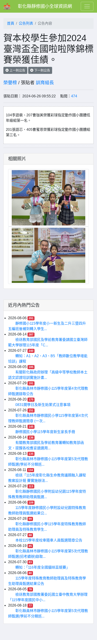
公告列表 (26, 23)
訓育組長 (45, 82)
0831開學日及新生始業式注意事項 (42, 405)
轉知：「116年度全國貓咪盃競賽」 (42, 567)
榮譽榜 (10, 82)
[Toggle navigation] (87, 6)
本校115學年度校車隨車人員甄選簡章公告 (48, 540)
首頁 (10, 23)
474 (74, 96)
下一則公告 (41, 70)
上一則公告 (17, 70)
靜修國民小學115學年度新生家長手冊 (45, 432)
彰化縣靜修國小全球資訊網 (45, 6)
